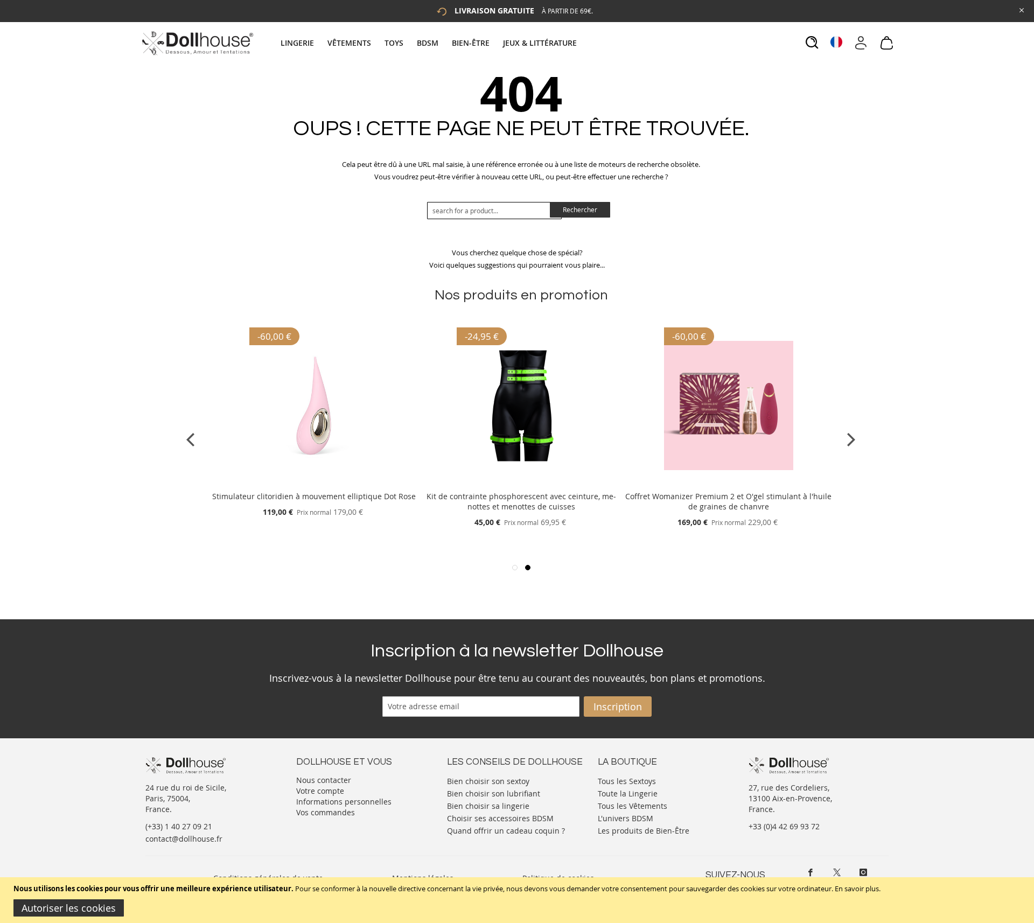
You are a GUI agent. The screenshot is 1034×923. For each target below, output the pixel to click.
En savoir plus (857, 888)
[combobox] (494, 210)
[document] (518, 900)
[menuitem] (303, 42)
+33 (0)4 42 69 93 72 (784, 826)
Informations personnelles (344, 801)
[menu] (430, 42)
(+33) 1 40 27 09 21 (178, 826)
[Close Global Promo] (1020, 9)
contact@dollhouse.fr (183, 839)
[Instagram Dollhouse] (863, 872)
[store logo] (197, 43)
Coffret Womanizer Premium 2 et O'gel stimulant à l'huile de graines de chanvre (728, 501)
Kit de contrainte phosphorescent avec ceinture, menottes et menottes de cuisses (521, 501)
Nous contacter (323, 780)
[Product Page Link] (314, 483)
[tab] (430, 42)
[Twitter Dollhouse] (837, 872)
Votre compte (320, 791)
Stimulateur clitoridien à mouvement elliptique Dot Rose (314, 496)
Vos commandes (325, 812)
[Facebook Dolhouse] (810, 872)
